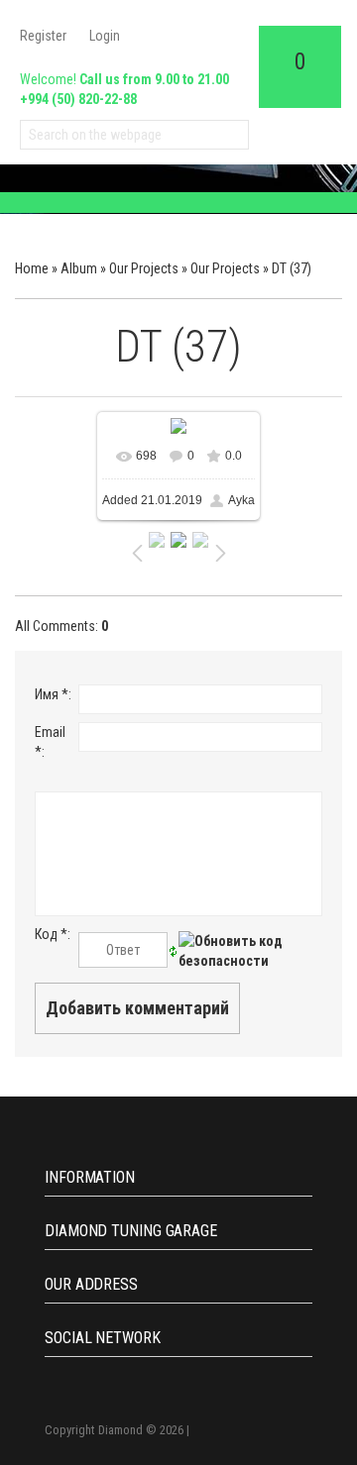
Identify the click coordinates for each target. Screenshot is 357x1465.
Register (43, 36)
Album (78, 268)
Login (104, 36)
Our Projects (143, 268)
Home (32, 268)
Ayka (241, 500)
